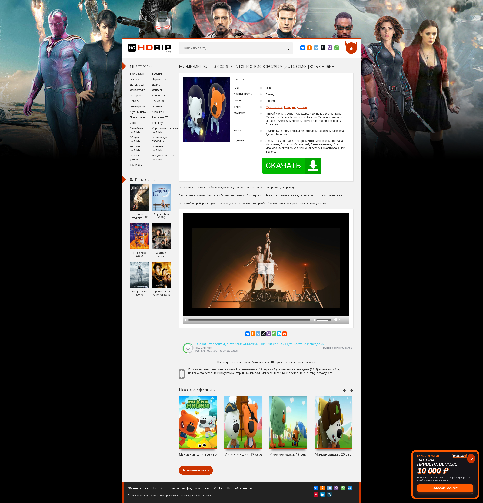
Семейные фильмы (136, 130)
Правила (158, 488)
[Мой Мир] (350, 489)
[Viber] (330, 48)
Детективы (137, 84)
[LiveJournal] (329, 495)
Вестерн (135, 79)
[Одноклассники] (309, 48)
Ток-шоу (157, 123)
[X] (323, 48)
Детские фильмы (135, 148)
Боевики (157, 73)
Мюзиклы (158, 112)
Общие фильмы (135, 139)
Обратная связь (138, 488)
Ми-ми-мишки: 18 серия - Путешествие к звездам (283, 362)
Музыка (157, 106)
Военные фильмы (157, 148)
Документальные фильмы (161, 157)
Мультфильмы (139, 112)
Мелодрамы (137, 106)
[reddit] (284, 333)
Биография (137, 73)
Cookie (218, 488)
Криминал (158, 101)
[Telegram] (316, 48)
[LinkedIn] (322, 495)
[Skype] (279, 333)
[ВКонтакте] (302, 48)
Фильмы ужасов (135, 157)
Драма (156, 84)
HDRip (146, 48)
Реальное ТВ (160, 117)
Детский (302, 107)
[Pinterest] (316, 495)
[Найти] (287, 48)
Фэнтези (157, 90)
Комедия (289, 107)
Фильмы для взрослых (160, 139)
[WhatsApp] (336, 48)
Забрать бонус (445, 488)
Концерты (158, 95)
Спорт (134, 123)
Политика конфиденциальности (189, 488)
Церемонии (159, 79)
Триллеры (136, 164)
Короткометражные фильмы (161, 130)
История (135, 95)
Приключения (138, 117)
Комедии (135, 101)
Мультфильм (274, 107)
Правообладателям (240, 488)
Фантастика (137, 90)
